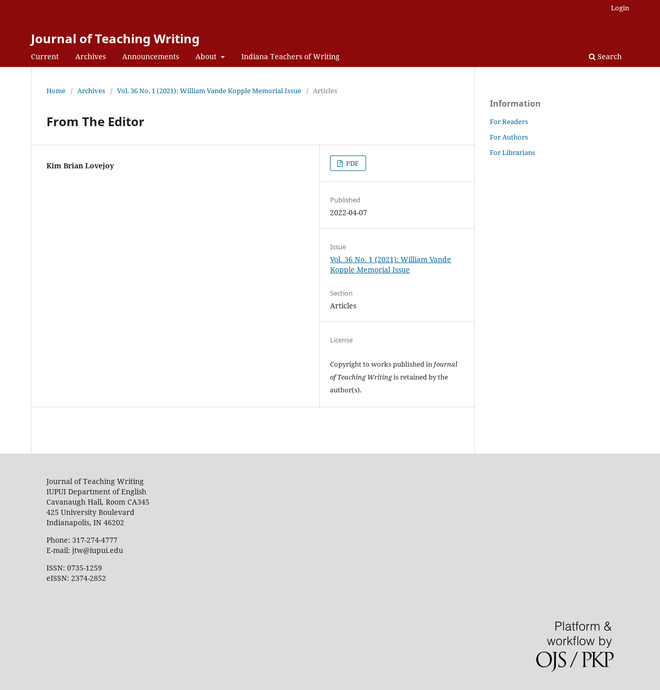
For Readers (509, 121)
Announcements (150, 56)
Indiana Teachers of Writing (290, 56)
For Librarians (512, 152)
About (207, 56)
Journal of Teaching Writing (115, 38)
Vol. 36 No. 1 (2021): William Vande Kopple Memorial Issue (209, 90)
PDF (351, 163)
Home (55, 90)
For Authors (509, 137)
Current (45, 56)
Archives (90, 56)
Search (609, 56)
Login (620, 7)
